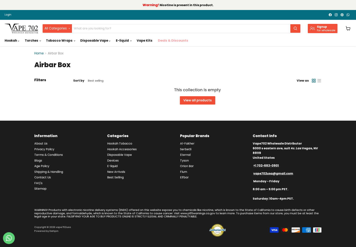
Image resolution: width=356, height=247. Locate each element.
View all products (197, 100)
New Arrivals (116, 172)
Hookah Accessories (122, 149)
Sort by (78, 80)
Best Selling (115, 177)
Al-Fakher (187, 143)
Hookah (11, 40)
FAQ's (38, 183)
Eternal (185, 155)
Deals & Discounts (173, 40)
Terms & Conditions (48, 155)
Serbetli (185, 149)
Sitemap (40, 188)
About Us (40, 143)
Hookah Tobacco (119, 143)
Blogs (38, 160)
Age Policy (41, 166)
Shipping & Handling (48, 172)
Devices (113, 160)
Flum (183, 172)
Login (8, 14)
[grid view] (314, 80)
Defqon (54, 231)
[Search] (295, 28)
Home (39, 53)
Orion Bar (187, 166)
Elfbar (184, 177)
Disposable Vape (94, 40)
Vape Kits (144, 40)
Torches (32, 40)
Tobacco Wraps (59, 40)
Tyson (184, 160)
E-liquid (123, 40)
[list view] (319, 80)
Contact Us (42, 177)
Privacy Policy (44, 149)
